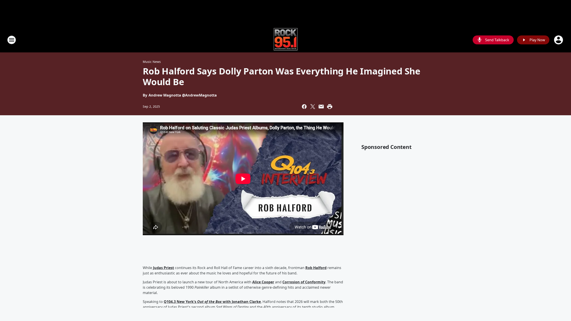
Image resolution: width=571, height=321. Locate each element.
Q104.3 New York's (180, 301)
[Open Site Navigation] (11, 39)
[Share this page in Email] (321, 106)
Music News (152, 62)
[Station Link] (286, 39)
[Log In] (559, 39)
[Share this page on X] (313, 106)
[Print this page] (330, 106)
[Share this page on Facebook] (304, 106)
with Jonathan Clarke (241, 301)
